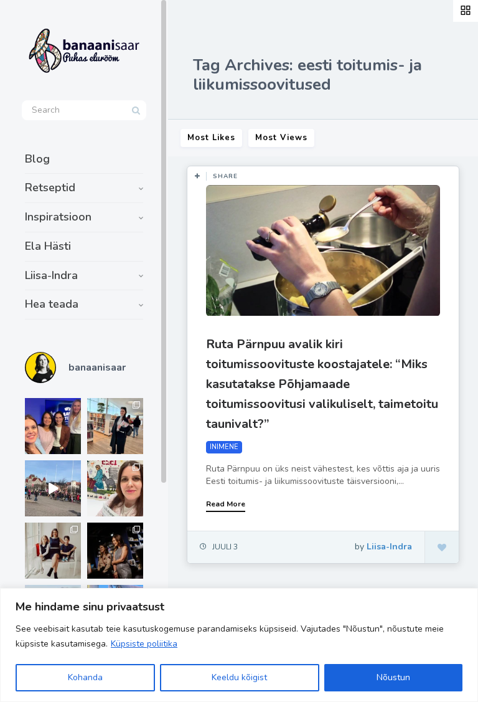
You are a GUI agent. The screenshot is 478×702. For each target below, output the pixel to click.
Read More (225, 504)
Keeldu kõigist (239, 677)
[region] (239, 645)
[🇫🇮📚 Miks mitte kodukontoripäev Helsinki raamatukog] (115, 426)
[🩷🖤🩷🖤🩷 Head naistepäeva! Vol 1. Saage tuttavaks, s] (115, 551)
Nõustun (393, 677)
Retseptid (50, 187)
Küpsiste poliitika (144, 644)
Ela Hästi (48, 246)
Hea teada (51, 303)
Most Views (281, 137)
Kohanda (85, 677)
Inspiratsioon (58, 216)
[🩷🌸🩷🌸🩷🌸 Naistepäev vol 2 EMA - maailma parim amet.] (53, 551)
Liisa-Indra (51, 275)
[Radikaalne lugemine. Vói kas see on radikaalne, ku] (115, 488)
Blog (37, 158)
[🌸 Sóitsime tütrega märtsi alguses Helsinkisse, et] (53, 488)
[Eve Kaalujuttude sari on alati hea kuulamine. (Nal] (53, 426)
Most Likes (211, 137)
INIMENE (224, 447)
